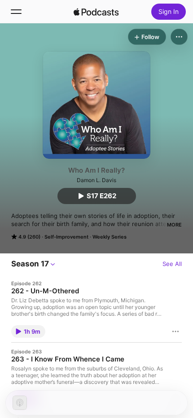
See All (172, 263)
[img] (96, 11)
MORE (174, 225)
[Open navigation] (16, 12)
